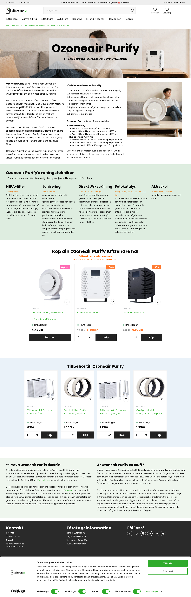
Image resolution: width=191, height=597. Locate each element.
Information (11, 2)
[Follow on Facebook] (129, 533)
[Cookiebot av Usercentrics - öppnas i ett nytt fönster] (18, 591)
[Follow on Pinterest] (163, 533)
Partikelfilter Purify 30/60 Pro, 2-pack (75, 412)
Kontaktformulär (15, 546)
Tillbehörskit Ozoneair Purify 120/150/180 (113, 412)
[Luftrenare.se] (16, 10)
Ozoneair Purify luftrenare (58, 25)
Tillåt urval (168, 571)
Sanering (77, 19)
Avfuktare (62, 19)
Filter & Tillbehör (95, 19)
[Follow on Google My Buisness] (143, 533)
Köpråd (129, 19)
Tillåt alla (167, 563)
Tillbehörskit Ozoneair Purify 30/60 (40, 412)
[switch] (82, 591)
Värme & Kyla (29, 19)
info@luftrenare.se (15, 543)
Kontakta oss (43, 480)
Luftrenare (12, 19)
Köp (106, 337)
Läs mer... (50, 337)
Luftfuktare (47, 19)
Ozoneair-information (35, 25)
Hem (7, 25)
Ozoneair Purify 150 (88, 312)
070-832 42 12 (13, 536)
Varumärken (24, 2)
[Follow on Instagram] (136, 533)
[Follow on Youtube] (156, 533)
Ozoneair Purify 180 (134, 312)
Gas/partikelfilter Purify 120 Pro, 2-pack (149, 412)
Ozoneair (36, 309)
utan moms (167, 2)
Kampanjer (115, 19)
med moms (179, 2)
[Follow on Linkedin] (149, 533)
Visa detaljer (152, 591)
